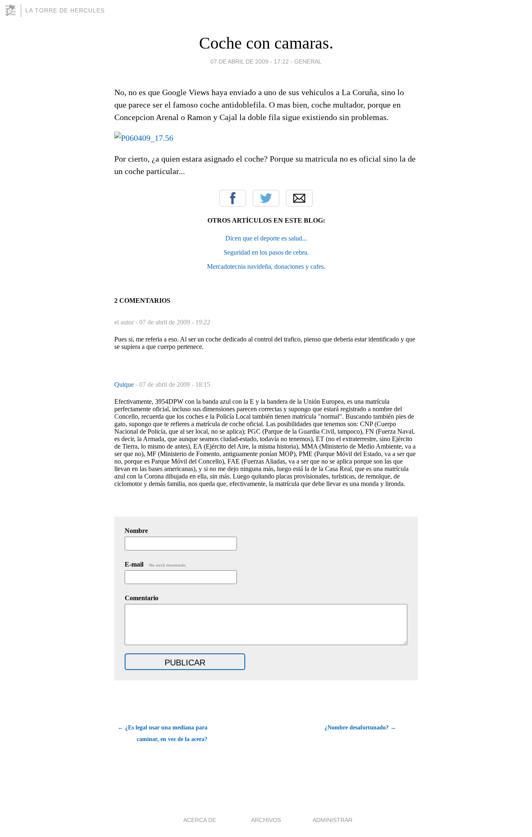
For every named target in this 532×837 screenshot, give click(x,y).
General (308, 61)
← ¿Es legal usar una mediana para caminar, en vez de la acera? (162, 733)
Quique (124, 384)
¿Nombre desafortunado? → (360, 727)
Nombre (136, 530)
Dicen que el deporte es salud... (266, 238)
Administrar (332, 820)
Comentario (141, 597)
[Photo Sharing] (143, 137)
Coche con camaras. (266, 43)
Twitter (266, 198)
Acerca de (199, 820)
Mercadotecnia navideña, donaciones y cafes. (266, 266)
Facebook (232, 198)
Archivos (266, 820)
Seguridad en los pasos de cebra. (266, 252)
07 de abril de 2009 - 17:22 (249, 61)
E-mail (156, 564)
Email (299, 198)
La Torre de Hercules (65, 10)
